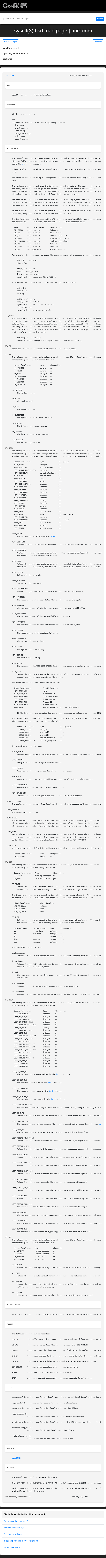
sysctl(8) (16, 1458)
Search (100, 19)
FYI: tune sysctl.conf (13, 1534)
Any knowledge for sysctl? (16, 1521)
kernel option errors (12, 1547)
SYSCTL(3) (9, 76)
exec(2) (54, 536)
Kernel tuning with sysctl (15, 1528)
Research (98, 42)
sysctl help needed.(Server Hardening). (22, 1541)
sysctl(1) (27, 164)
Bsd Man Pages (10, 42)
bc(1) (59, 1074)
